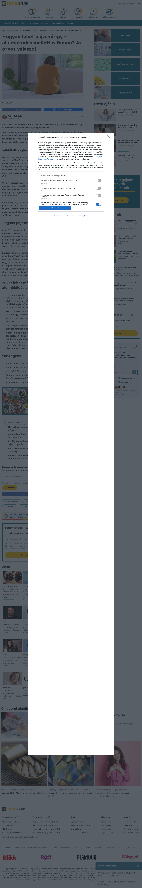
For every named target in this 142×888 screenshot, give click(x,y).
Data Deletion (58, 216)
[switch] (98, 180)
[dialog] (71, 444)
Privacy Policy (83, 216)
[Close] (109, 137)
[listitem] (71, 175)
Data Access (71, 216)
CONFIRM (55, 208)
